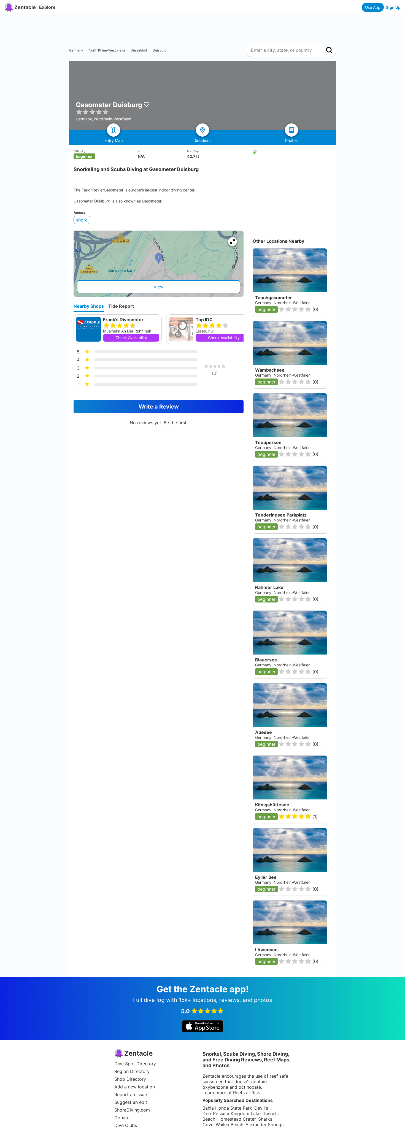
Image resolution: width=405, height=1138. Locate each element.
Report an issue (130, 1094)
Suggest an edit (130, 1102)
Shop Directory (130, 1079)
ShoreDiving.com (132, 1110)
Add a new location (134, 1087)
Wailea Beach (229, 1124)
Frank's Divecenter (123, 319)
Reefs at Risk (246, 1092)
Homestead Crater (236, 1119)
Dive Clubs (125, 1125)
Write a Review (159, 406)
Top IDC (204, 319)
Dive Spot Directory (135, 1063)
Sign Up (393, 7)
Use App (372, 7)
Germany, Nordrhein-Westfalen (282, 665)
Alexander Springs (264, 1124)
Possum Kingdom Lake (237, 1113)
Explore (47, 7)
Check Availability (131, 337)
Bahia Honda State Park (227, 1108)
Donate (121, 1117)
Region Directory (132, 1071)
